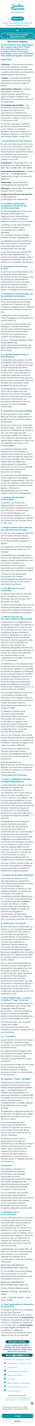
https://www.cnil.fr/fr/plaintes (14, 775)
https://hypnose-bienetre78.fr (13, 579)
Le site (3, 1040)
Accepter (17, 1416)
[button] (32, 1403)
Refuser (17, 1421)
